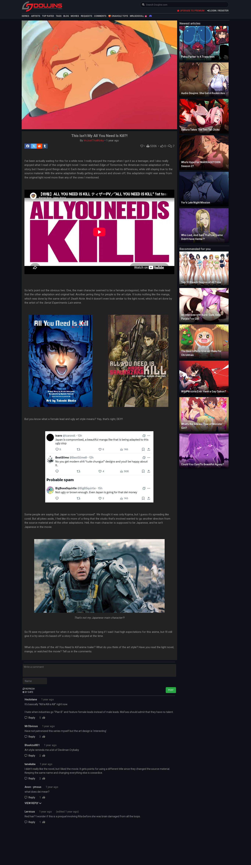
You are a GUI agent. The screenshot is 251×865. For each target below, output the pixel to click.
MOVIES (75, 16)
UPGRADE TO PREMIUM (192, 10)
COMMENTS (100, 16)
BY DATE (28, 692)
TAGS (59, 16)
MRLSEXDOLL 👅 (138, 16)
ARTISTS (35, 16)
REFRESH (30, 689)
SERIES (25, 16)
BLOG (66, 16)
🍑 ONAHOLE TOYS (118, 16)
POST (171, 690)
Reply (32, 717)
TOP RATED (48, 16)
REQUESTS (86, 16)
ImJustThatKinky (94, 140)
